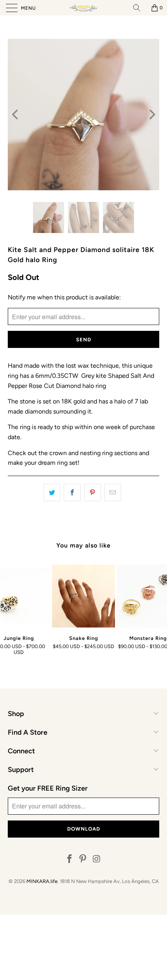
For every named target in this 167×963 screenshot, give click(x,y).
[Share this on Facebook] (72, 493)
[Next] (151, 114)
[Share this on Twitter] (51, 493)
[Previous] (15, 114)
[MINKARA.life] (83, 8)
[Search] (139, 7)
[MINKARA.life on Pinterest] (83, 859)
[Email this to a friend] (112, 493)
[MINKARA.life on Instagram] (97, 859)
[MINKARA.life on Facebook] (69, 859)
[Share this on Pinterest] (92, 493)
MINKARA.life (41, 881)
